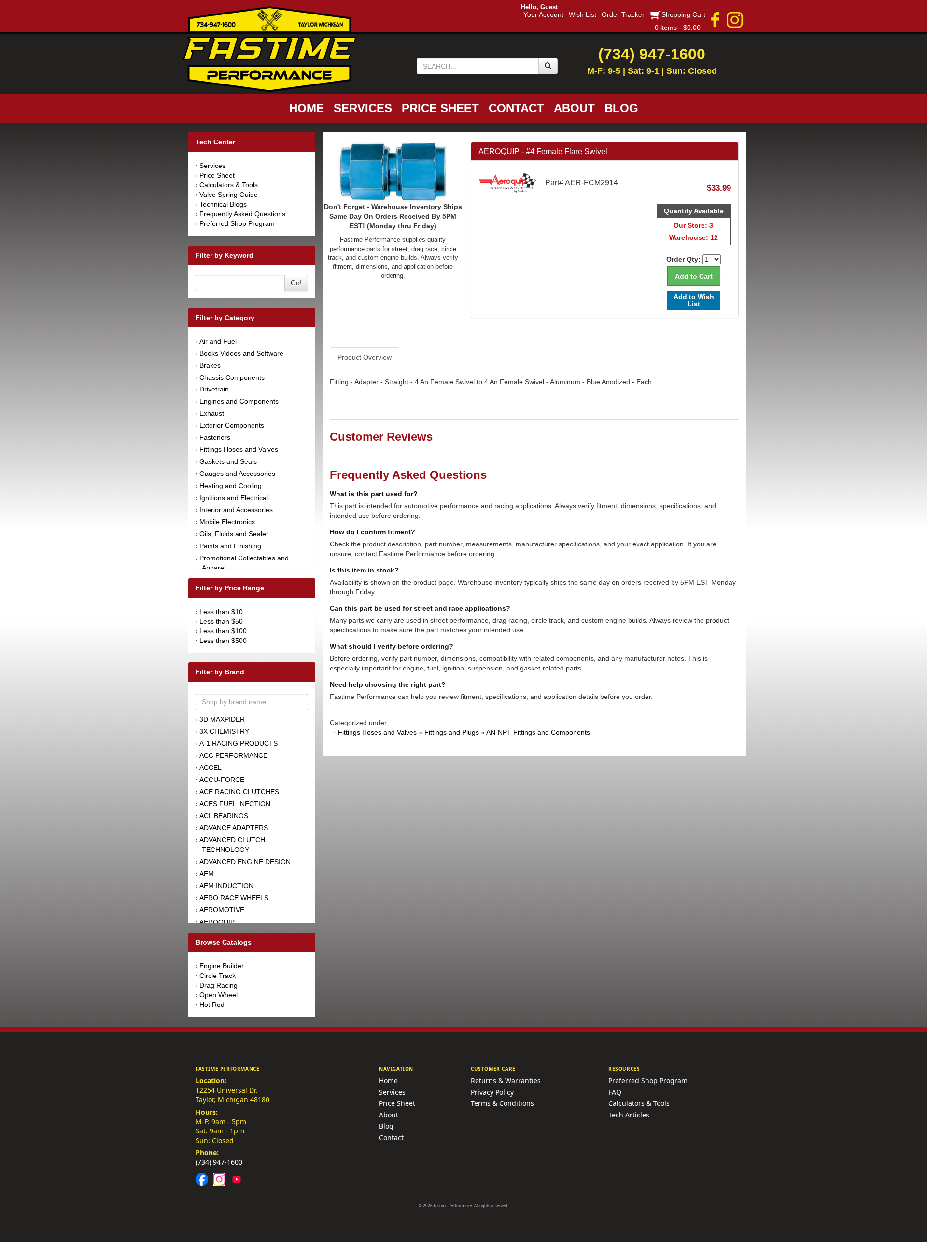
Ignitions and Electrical (233, 498)
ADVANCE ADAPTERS (233, 828)
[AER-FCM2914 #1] (392, 171)
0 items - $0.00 (678, 27)
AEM (206, 874)
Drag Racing (218, 985)
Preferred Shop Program (237, 223)
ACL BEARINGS (223, 816)
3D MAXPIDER (222, 719)
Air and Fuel (218, 341)
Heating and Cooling (230, 485)
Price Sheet (217, 175)
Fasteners (214, 437)
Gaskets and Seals (228, 461)
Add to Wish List (694, 300)
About (388, 1114)
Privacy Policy (492, 1092)
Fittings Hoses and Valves (238, 449)
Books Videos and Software (241, 353)
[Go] (548, 66)
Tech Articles (628, 1114)
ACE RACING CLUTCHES (239, 791)
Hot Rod (212, 1004)
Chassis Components (232, 377)
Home (388, 1080)
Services (212, 165)
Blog (386, 1125)
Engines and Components (239, 401)
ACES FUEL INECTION (234, 804)
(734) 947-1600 (219, 1162)
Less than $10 (221, 611)
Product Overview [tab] (364, 357)
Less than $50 (221, 621)
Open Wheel (218, 995)
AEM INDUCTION (226, 886)
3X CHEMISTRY (224, 731)
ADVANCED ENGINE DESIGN (245, 861)
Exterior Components (231, 425)
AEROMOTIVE (221, 910)
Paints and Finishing (230, 546)
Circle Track (217, 975)
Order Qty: (683, 259)
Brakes (210, 365)
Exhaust (211, 413)
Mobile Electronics (227, 522)
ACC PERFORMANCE (233, 755)
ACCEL (210, 767)
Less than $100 (223, 631)
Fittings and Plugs (451, 732)
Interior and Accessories (236, 510)
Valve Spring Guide (228, 194)
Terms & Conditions (502, 1103)
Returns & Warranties (506, 1080)
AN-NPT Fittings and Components (538, 732)
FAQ (614, 1092)
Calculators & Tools (228, 185)
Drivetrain (214, 389)
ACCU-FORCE (221, 779)
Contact (391, 1137)
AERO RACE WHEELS (233, 898)
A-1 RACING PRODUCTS (238, 743)
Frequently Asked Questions (242, 214)
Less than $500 (223, 640)
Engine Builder (221, 966)
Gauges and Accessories (237, 473)
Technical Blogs (223, 204)
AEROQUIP (217, 922)
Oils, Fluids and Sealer (233, 534)
